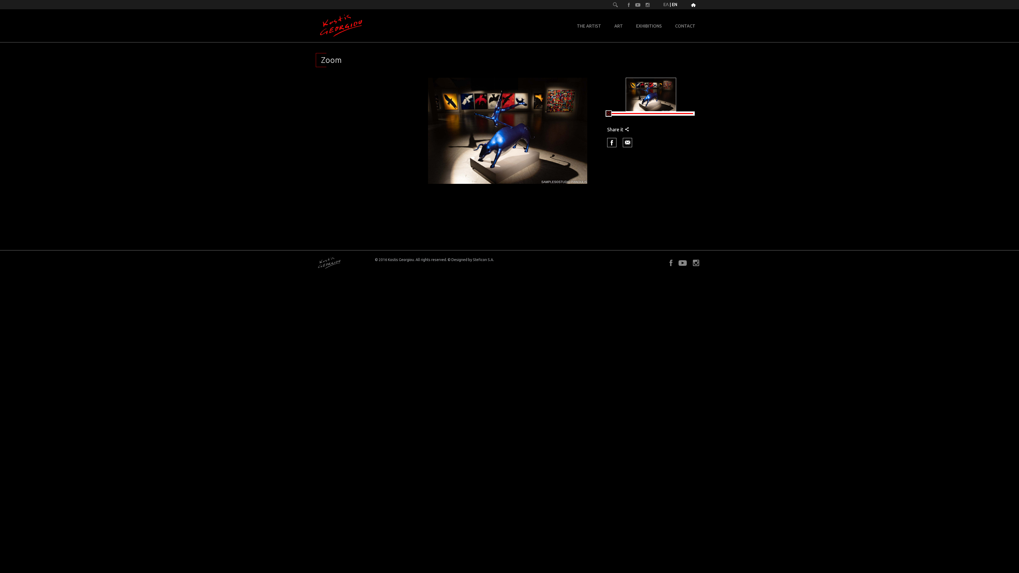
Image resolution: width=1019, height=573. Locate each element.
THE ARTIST (589, 26)
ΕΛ (666, 4)
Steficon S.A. (483, 260)
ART (618, 26)
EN (674, 4)
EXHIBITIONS (649, 26)
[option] (508, 131)
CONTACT (685, 26)
